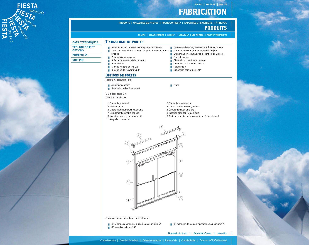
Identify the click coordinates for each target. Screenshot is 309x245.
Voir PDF (78, 60)
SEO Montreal (220, 240)
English (223, 4)
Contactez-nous (108, 240)
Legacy (171, 35)
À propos (221, 23)
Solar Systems (156, 35)
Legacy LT (184, 35)
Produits (124, 23)
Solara (141, 35)
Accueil (199, 4)
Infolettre (222, 233)
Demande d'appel (202, 233)
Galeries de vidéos (129, 240)
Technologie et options (83, 49)
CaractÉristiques (85, 42)
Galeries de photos (152, 240)
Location (210, 4)
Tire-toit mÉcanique (217, 35)
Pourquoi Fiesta (171, 23)
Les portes (197, 35)
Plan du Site (171, 240)
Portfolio (79, 55)
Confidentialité (188, 240)
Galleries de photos (145, 23)
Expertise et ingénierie (198, 23)
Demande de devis (177, 233)
